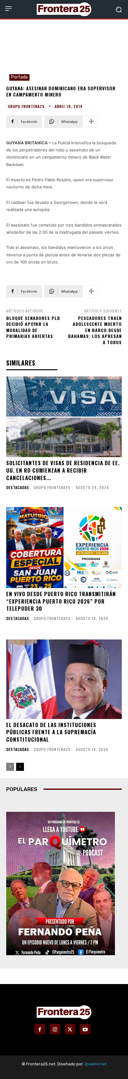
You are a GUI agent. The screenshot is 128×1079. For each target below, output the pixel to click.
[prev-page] (10, 767)
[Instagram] (55, 1029)
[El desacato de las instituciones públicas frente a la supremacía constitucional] (64, 678)
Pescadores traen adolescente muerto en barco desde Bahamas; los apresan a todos (95, 330)
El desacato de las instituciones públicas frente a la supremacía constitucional (51, 732)
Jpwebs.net (95, 1064)
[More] (91, 121)
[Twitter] (70, 1029)
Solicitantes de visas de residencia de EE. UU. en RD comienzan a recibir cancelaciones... (63, 470)
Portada (19, 77)
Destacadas (17, 487)
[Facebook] (39, 1029)
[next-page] (20, 767)
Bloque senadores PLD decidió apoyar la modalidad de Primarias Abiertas (33, 327)
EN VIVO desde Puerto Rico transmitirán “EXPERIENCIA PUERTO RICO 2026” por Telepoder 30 (61, 601)
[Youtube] (85, 1029)
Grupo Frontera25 (26, 106)
